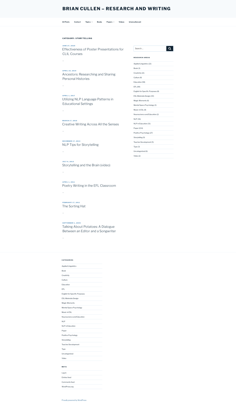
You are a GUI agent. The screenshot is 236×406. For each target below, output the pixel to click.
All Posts (65, 22)
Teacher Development (142, 142)
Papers (109, 22)
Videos (121, 22)
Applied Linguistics (141, 64)
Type (135, 147)
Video (136, 156)
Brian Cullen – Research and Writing (116, 8)
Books (99, 22)
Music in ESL (139, 110)
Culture (136, 77)
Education (138, 82)
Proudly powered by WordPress (74, 400)
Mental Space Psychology (144, 105)
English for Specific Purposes (145, 91)
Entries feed (66, 377)
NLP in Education (140, 124)
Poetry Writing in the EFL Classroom (89, 185)
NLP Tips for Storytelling (80, 145)
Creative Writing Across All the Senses (90, 124)
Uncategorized (139, 151)
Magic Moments (140, 100)
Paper (136, 128)
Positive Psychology (141, 133)
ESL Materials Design (142, 96)
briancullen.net (135, 22)
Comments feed (68, 382)
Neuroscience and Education (145, 114)
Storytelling (138, 137)
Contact (77, 22)
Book (136, 68)
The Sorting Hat (74, 206)
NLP (135, 119)
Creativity (137, 73)
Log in (64, 373)
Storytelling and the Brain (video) (86, 165)
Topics (88, 22)
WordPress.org (68, 387)
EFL (135, 87)
